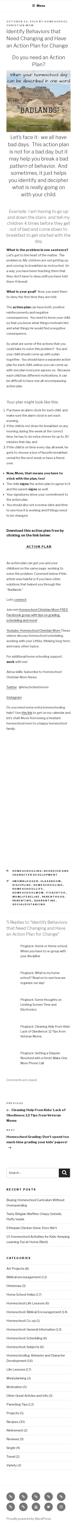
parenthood (53, 896)
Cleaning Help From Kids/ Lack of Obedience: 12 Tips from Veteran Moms (45, 1031)
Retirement (14, 1430)
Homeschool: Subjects (22, 1347)
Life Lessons (15, 1369)
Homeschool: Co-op (21, 1321)
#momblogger (25, 881)
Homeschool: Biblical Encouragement (33, 1312)
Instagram (14, 697)
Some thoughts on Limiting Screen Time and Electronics (41, 1004)
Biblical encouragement (23, 1277)
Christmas (13, 1286)
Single (10, 1448)
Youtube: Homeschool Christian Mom (33, 631)
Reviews (12, 1439)
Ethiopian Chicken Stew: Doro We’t (31, 1228)
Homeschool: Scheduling (24, 1338)
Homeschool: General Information (30, 1329)
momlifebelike (26, 896)
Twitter (11, 687)
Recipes (12, 1422)
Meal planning (16, 1378)
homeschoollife (27, 888)
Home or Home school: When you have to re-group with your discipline (44, 951)
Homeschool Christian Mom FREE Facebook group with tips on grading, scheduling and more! (37, 615)
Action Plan (38, 546)
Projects (12, 1413)
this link (27, 713)
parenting (22, 900)
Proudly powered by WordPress (28, 1518)
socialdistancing (29, 904)
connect (20, 600)
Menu (41, 5)
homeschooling (48, 885)
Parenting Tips (17, 1404)
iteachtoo (56, 892)
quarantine (45, 900)
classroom (50, 881)
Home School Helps (21, 1295)
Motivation (14, 1387)
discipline (21, 885)
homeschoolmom (28, 892)
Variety (11, 1465)
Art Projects (15, 1269)
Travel (10, 1457)
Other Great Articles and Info (27, 1396)
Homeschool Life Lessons (25, 1303)
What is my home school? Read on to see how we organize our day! (42, 977)
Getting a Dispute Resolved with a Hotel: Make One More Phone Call (43, 1058)
